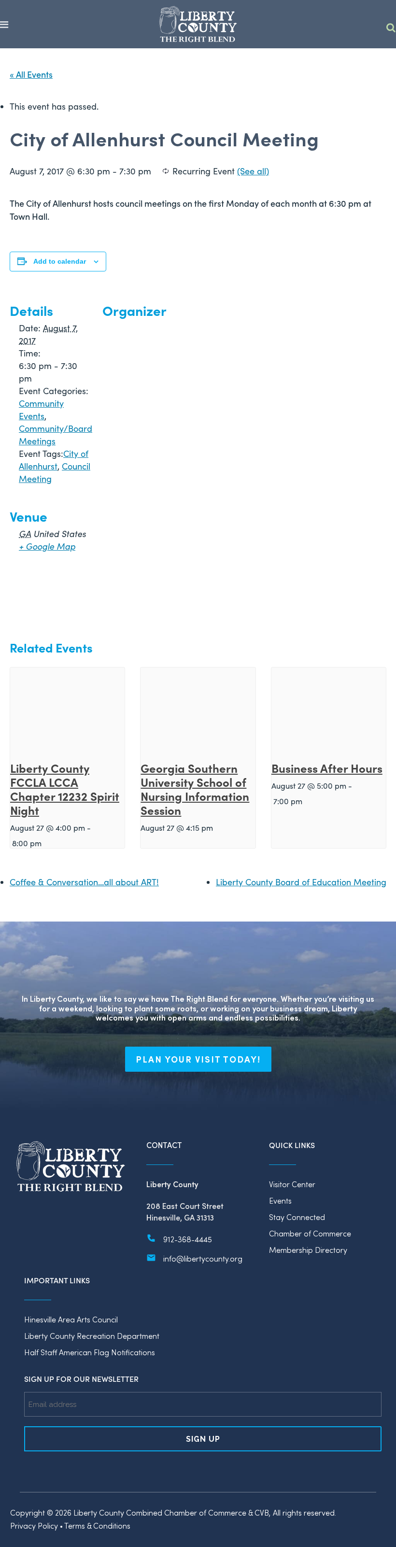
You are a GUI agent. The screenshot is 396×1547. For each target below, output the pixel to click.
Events (280, 1200)
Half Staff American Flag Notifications (89, 1352)
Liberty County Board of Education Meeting (301, 882)
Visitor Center (292, 1184)
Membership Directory (308, 1250)
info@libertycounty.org (202, 1258)
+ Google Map (47, 546)
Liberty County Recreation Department (91, 1336)
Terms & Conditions (97, 1525)
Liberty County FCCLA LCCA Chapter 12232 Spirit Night (64, 789)
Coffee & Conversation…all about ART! (84, 882)
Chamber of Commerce (310, 1233)
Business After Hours (326, 768)
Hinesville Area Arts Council (71, 1319)
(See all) (253, 171)
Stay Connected (297, 1217)
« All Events (31, 74)
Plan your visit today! (198, 1059)
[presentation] (67, 710)
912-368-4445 (187, 1239)
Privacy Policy (34, 1525)
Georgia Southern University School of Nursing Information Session (195, 789)
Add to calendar (59, 261)
